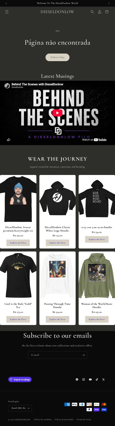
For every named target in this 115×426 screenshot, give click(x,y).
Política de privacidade (64, 419)
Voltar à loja (57, 57)
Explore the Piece (18, 242)
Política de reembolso (43, 419)
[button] (6, 11)
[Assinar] (83, 355)
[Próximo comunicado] (109, 3)
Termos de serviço (84, 419)
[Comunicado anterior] (6, 3)
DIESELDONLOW (22, 420)
